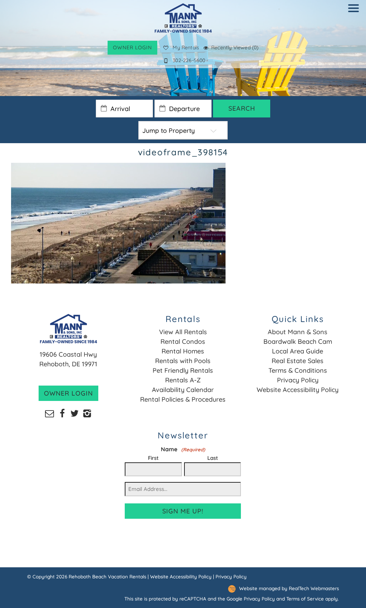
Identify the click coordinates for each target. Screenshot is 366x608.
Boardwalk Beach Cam (297, 341)
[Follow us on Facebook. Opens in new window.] (62, 413)
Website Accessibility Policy (297, 390)
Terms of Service (305, 599)
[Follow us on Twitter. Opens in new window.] (74, 413)
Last (212, 457)
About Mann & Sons (297, 332)
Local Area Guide (297, 351)
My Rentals (186, 47)
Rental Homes (183, 351)
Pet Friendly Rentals (183, 370)
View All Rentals (183, 332)
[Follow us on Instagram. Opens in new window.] (87, 413)
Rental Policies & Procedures (183, 399)
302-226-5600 (189, 60)
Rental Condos (182, 341)
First (153, 457)
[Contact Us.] (49, 413)
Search (241, 108)
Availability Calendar (183, 390)
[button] (355, 13)
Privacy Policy (297, 380)
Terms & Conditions (297, 370)
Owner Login (132, 47)
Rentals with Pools (183, 361)
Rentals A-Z (183, 380)
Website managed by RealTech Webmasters (289, 589)
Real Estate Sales (297, 361)
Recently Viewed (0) (234, 47)
